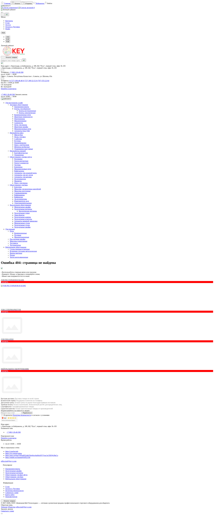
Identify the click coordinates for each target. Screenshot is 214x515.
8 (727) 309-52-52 (29, 81)
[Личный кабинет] (107, 10)
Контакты (9, 21)
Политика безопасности (22, 415)
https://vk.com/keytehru (13, 453)
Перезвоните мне (7, 436)
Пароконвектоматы (12, 469)
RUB (3, 33)
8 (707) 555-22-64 (42, 81)
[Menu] (2, 12)
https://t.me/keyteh (11, 451)
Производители (11, 497)
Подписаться (27, 413)
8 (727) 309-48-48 (16, 81)
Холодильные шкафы (13, 471)
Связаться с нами (11, 493)
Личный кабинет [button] (7, 45)
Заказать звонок (21, 94)
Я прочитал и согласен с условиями (26, 415)
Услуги (8, 25)
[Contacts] (7, 14)
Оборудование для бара (14, 477)
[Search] (24, 60)
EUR (7, 39)
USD (7, 37)
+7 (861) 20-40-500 (16, 72)
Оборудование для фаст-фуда (16, 475)
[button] (48, 3)
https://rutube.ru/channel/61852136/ (17, 457)
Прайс (7, 29)
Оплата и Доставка (12, 27)
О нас (7, 23)
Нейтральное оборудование (15, 479)
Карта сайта (9, 495)
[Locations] (2, 14)
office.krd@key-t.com (8, 461)
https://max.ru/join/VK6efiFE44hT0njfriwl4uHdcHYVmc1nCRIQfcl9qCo (31, 455)
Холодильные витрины (14, 473)
